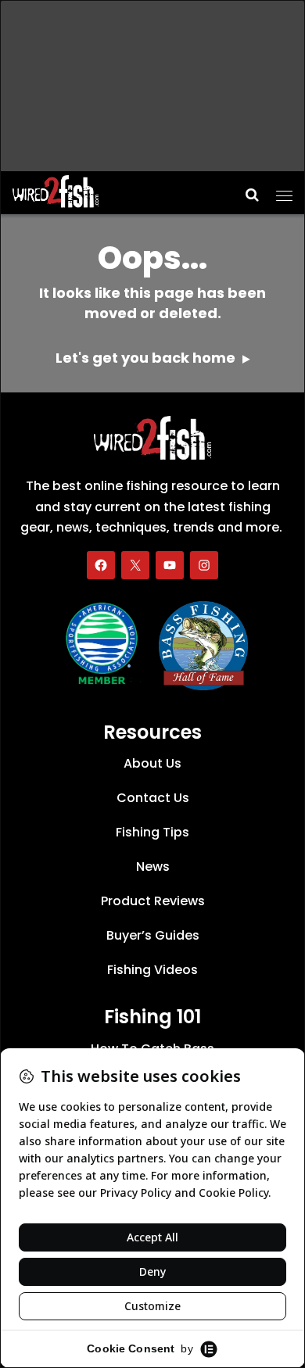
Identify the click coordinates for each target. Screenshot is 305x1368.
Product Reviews (153, 901)
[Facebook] (101, 565)
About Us (152, 763)
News (153, 867)
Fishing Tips (152, 832)
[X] (135, 565)
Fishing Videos (152, 970)
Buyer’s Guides (152, 935)
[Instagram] (204, 565)
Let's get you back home (147, 357)
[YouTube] (170, 565)
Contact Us (153, 798)
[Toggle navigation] (284, 190)
